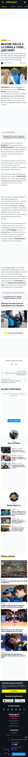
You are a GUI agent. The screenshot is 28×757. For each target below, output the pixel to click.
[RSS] (24, 709)
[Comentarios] (24, 63)
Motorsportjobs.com (14, 721)
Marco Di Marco (8, 62)
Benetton (15, 205)
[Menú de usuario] (24, 2)
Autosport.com (14, 723)
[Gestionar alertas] (16, 364)
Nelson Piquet (11, 267)
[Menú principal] (3, 2)
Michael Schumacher (7, 96)
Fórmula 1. (20, 87)
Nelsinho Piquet (5, 232)
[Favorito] (20, 63)
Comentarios (14, 732)
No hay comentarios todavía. (14, 394)
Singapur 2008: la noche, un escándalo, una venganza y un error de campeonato (14, 136)
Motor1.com (14, 718)
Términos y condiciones (9, 749)
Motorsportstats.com (14, 726)
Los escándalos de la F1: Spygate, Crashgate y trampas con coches (12, 297)
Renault (21, 205)
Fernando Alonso (19, 96)
